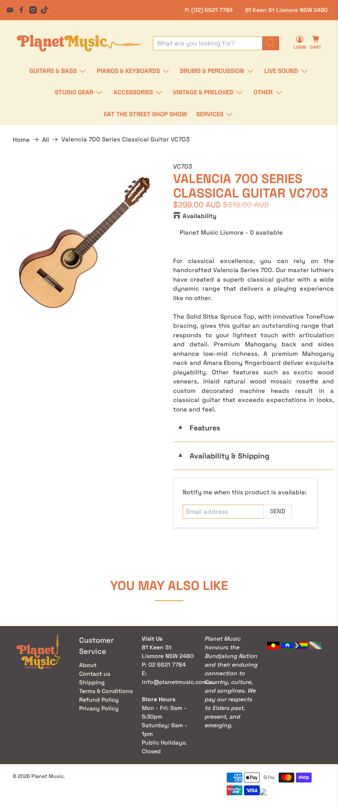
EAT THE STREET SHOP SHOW (145, 114)
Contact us (94, 673)
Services (209, 114)
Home (21, 139)
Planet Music (47, 776)
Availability (199, 216)
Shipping (92, 682)
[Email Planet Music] (10, 10)
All (45, 139)
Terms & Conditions (106, 691)
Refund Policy (99, 699)
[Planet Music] (79, 43)
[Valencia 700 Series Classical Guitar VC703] (84, 242)
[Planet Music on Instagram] (33, 10)
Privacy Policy (99, 708)
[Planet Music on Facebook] (21, 10)
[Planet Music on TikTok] (44, 10)
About (87, 665)
